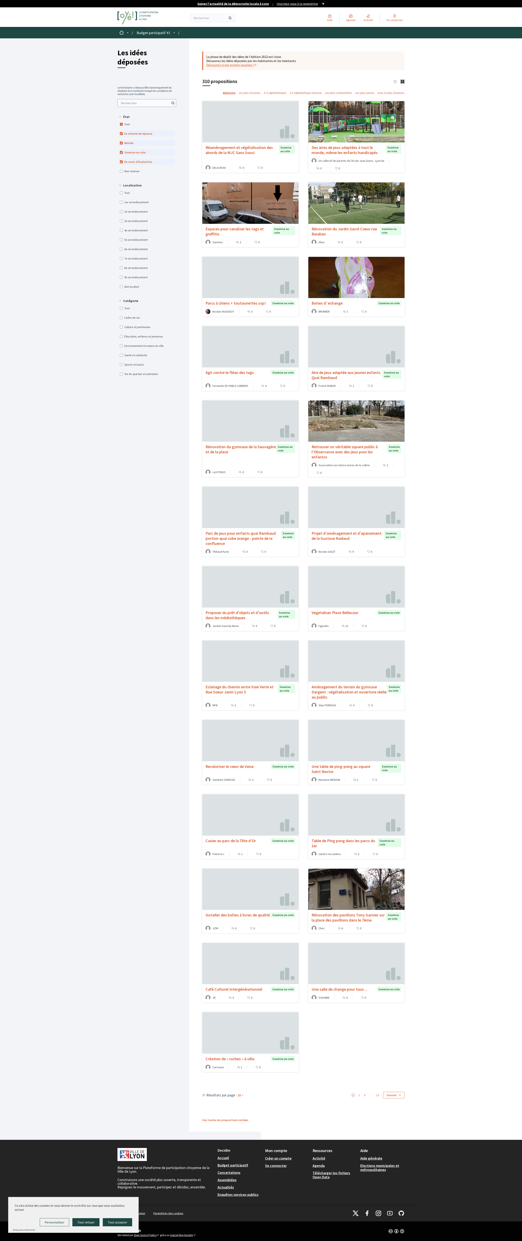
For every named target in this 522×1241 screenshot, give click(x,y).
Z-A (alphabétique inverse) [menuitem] (306, 93)
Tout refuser (86, 1222)
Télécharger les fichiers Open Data (331, 1175)
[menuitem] (146, 103)
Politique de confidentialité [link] (24, 1230)
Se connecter (276, 1165)
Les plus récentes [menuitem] (250, 93)
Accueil (223, 1158)
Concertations (229, 1172)
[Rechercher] (230, 18)
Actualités (226, 1187)
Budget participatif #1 (153, 32)
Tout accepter (117, 1222)
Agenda (319, 1165)
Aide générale (371, 1158)
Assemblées (227, 1180)
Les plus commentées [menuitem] (338, 93)
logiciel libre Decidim (183, 1235)
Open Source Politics (146, 1235)
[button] (124, 116)
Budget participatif (233, 1165)
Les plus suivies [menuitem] (364, 93)
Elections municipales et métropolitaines (379, 1167)
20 (239, 1095)
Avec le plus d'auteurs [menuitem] (391, 93)
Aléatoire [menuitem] (229, 93)
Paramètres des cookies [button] (168, 1213)
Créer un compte (278, 1158)
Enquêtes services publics (238, 1194)
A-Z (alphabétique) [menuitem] (275, 93)
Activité (319, 1158)
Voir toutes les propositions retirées (225, 1120)
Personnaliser (54, 1222)
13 (377, 1095)
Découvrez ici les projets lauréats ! (231, 65)
